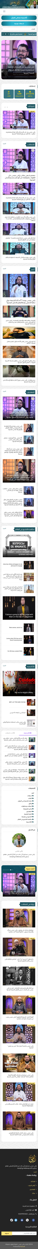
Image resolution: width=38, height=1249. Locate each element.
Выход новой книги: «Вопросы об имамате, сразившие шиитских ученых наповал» (19, 552)
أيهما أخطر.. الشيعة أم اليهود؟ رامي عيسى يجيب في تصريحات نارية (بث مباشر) (19, 1017)
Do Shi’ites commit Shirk (15, 651)
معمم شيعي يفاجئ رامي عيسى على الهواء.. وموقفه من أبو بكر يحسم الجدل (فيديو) (20, 177)
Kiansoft (22, 1246)
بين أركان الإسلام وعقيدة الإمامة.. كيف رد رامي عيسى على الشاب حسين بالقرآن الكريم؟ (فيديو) (20, 989)
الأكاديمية (29, 822)
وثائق (30, 803)
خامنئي (32, 1112)
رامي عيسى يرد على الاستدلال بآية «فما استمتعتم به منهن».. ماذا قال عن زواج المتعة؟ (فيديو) (20, 198)
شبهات (29, 795)
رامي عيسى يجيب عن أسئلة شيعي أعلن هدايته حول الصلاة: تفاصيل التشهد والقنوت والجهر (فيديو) (13, 451)
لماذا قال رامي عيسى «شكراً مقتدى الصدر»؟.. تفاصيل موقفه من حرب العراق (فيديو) (20, 238)
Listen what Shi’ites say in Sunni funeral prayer (14, 639)
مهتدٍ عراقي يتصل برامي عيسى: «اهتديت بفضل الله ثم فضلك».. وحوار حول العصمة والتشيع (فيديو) (19, 414)
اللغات (30, 798)
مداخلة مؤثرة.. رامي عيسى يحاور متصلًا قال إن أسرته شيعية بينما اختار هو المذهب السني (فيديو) (13, 513)
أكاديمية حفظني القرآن (19, 18)
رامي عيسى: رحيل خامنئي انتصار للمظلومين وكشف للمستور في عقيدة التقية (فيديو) (21, 1133)
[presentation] (7, 107)
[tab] (22, 703)
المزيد (4, 143)
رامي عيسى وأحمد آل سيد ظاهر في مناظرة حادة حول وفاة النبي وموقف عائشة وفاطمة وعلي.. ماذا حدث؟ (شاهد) (20, 218)
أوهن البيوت (31, 1185)
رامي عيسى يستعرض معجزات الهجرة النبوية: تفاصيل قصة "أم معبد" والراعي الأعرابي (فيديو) (20, 1075)
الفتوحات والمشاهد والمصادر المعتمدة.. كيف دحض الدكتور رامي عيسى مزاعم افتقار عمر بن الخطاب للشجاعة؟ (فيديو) (20, 322)
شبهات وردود (19, 23)
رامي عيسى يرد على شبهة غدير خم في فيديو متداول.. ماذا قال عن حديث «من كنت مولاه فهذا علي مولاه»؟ (19, 477)
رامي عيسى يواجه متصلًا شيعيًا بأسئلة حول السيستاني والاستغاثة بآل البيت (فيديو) (15, 778)
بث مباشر (32, 909)
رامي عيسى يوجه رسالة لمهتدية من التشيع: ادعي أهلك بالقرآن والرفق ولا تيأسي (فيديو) (13, 427)
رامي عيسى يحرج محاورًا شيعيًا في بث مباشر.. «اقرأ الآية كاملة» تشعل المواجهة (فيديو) (19, 133)
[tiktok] (27, 1220)
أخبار (33, 793)
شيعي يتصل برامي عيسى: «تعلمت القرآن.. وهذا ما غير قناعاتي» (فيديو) (12, 490)
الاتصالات (32, 938)
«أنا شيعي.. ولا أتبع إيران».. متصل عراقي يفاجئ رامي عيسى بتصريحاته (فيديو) (13, 439)
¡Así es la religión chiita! (24, 692)
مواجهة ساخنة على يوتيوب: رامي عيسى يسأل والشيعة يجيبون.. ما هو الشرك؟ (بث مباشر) (20, 931)
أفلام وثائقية (31, 1025)
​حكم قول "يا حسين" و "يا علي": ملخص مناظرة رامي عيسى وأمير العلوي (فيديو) (19, 960)
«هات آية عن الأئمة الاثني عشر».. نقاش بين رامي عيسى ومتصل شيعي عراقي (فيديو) (15, 739)
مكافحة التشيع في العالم (25, 819)
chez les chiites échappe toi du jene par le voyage (12, 565)
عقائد (33, 1193)
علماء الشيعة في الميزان (25, 801)
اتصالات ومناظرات (29, 111)
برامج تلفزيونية (27, 809)
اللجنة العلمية (28, 814)
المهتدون (29, 811)
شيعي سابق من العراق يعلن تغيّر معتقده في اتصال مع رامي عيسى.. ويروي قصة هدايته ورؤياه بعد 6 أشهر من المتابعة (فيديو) (12, 502)
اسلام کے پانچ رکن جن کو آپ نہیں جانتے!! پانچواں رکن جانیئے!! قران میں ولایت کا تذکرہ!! (12, 588)
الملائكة (33, 1181)
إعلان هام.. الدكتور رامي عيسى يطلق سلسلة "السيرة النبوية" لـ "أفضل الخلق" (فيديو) (20, 361)
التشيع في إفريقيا (27, 816)
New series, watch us (15, 627)
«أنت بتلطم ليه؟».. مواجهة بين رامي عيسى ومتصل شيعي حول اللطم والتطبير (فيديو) (15, 770)
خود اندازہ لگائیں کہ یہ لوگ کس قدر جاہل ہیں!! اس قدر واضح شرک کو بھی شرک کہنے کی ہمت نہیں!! (12, 576)
